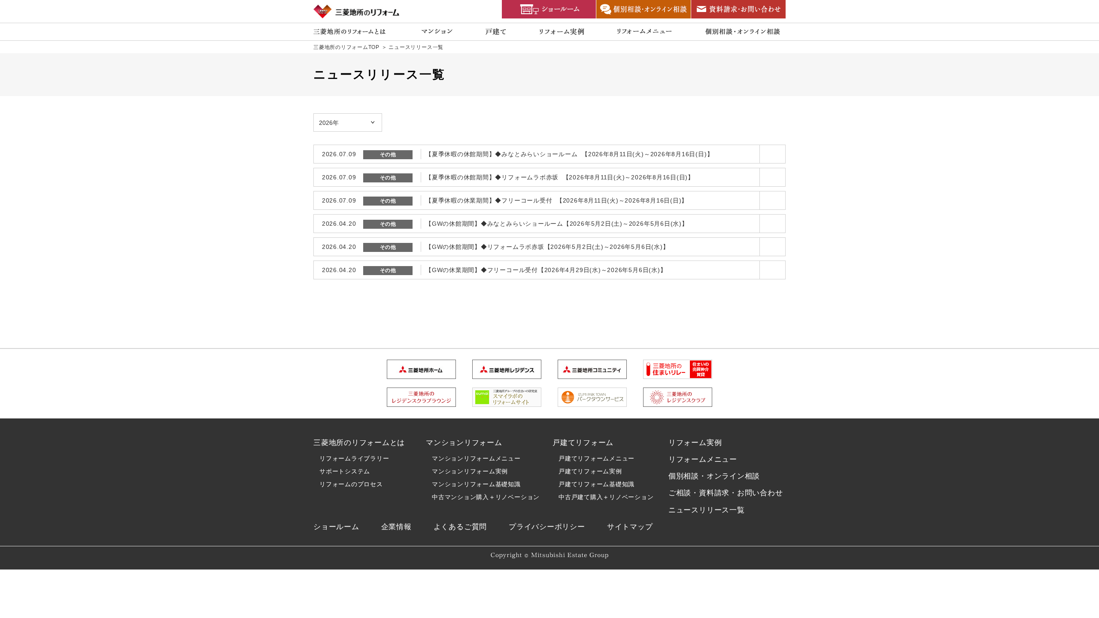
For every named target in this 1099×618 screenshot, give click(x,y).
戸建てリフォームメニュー (597, 458)
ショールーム (336, 527)
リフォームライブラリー (354, 458)
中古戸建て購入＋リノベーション (606, 497)
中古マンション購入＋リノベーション (486, 497)
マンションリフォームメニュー (476, 458)
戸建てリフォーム (583, 443)
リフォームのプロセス (351, 484)
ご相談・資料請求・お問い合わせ (725, 493)
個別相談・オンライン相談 (714, 476)
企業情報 (396, 527)
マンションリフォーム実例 (470, 471)
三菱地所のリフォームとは (359, 443)
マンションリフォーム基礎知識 (476, 484)
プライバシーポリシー (547, 527)
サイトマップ (630, 527)
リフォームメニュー (702, 459)
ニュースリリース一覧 (706, 510)
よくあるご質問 (460, 527)
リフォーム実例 (695, 443)
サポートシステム (344, 471)
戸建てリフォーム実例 (590, 471)
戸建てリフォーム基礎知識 (597, 484)
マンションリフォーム (464, 443)
